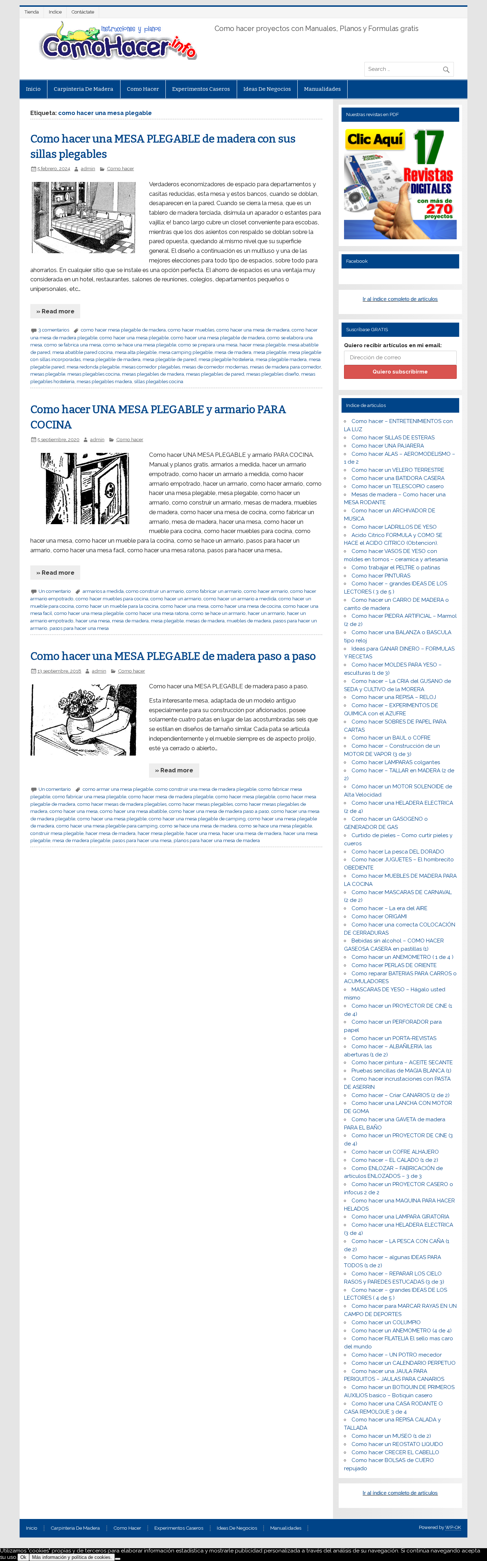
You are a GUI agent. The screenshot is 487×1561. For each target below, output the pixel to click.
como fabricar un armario (214, 591)
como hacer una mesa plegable (134, 337)
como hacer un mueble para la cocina (117, 606)
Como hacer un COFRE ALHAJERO (395, 1152)
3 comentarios (54, 330)
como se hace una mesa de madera (198, 826)
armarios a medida (103, 591)
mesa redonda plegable (93, 367)
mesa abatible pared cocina (82, 352)
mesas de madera (205, 620)
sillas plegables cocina (158, 381)
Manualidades (322, 89)
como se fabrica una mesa (72, 345)
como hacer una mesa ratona (157, 613)
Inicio (33, 89)
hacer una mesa (93, 620)
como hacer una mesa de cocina (246, 606)
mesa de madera (233, 352)
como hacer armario (266, 591)
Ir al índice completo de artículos (400, 299)
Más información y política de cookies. (72, 1557)
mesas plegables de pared (215, 374)
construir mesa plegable (56, 833)
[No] (118, 1559)
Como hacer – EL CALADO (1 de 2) (395, 1160)
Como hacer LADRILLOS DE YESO (394, 527)
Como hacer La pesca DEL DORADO (398, 852)
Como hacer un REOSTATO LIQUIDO (397, 1444)
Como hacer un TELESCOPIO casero (398, 486)
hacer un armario (266, 613)
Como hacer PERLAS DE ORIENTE (394, 965)
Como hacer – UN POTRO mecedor (397, 1355)
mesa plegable (269, 352)
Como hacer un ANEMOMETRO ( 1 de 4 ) (402, 957)
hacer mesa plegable (263, 345)
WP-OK (453, 1527)
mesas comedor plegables (151, 367)
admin (88, 168)
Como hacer (143, 89)
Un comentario (55, 591)
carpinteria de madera (83, 89)
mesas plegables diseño (272, 374)
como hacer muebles (191, 330)
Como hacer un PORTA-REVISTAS (394, 1038)
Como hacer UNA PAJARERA (388, 446)
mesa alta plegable (136, 352)
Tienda (32, 12)
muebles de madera (249, 620)
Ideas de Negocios (267, 89)
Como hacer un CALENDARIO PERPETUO (404, 1363)
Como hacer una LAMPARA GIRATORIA (400, 1216)
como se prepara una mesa (207, 345)
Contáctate (83, 12)
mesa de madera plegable (81, 840)
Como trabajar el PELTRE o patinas (396, 567)
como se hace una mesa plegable (139, 345)
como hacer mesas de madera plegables (121, 804)
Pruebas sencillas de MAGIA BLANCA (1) (401, 1070)
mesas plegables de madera (153, 374)
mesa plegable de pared (169, 359)
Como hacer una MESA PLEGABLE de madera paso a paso (173, 656)
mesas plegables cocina (93, 374)
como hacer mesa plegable (245, 796)
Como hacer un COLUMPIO (386, 1322)
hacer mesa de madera (110, 833)
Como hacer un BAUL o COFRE (391, 738)
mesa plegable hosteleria (226, 359)
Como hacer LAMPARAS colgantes (396, 762)
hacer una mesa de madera (251, 833)
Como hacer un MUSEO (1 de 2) (391, 1436)
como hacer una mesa (184, 606)
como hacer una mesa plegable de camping (197, 818)
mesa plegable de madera (111, 359)
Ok (23, 1557)
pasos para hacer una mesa (79, 628)
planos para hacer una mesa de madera (217, 840)
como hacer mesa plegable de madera (123, 330)
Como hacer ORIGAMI (379, 916)
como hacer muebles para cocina (112, 598)
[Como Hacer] (117, 58)
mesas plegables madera (104, 381)
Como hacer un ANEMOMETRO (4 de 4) (402, 1330)
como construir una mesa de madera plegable (205, 789)
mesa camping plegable (185, 352)
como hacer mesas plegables (201, 804)
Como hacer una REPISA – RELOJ (394, 697)
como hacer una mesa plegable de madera (218, 337)
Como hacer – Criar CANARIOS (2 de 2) (401, 1095)
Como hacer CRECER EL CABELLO (395, 1452)
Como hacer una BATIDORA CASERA (398, 478)
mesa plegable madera (281, 359)
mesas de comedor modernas (215, 367)
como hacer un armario (175, 598)
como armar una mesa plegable (118, 789)
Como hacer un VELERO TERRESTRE (398, 470)
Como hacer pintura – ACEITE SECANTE (402, 1062)
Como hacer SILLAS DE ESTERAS (393, 437)
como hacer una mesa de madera (252, 330)
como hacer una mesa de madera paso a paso (219, 811)
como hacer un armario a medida (240, 598)
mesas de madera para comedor (285, 367)
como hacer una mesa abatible (133, 811)
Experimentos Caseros (201, 89)
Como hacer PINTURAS (381, 576)
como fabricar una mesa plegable (89, 796)
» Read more (55, 311)
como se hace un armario (218, 613)
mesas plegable (47, 374)
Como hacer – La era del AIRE (389, 908)
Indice (55, 12)
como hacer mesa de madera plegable (170, 796)
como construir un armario (155, 591)
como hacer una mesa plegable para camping (107, 826)
